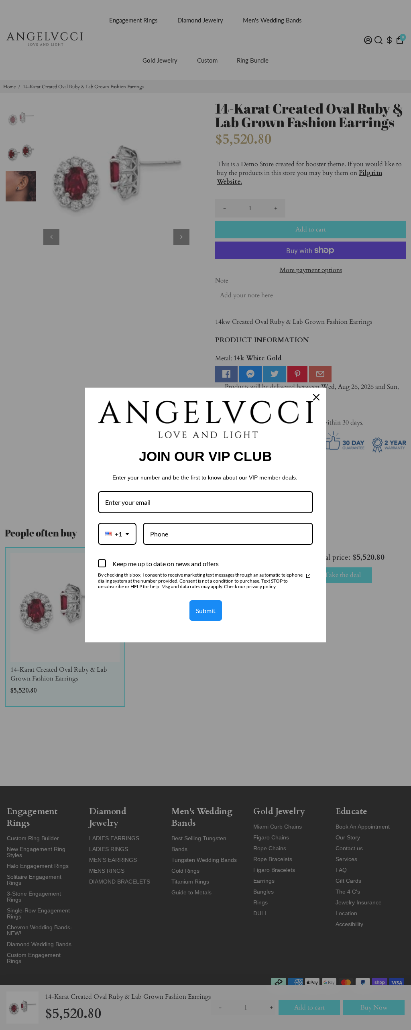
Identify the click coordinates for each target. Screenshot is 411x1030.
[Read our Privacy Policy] (308, 576)
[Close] (316, 397)
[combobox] (117, 534)
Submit (206, 610)
